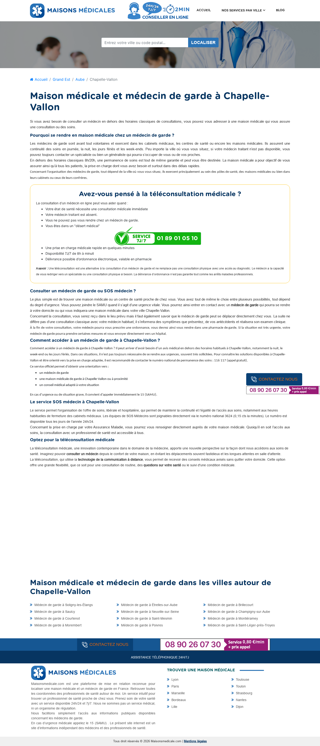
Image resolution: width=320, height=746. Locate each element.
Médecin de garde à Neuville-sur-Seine (149, 612)
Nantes (240, 700)
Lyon (175, 679)
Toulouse (242, 679)
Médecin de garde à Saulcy (54, 612)
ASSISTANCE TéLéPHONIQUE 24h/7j (160, 657)
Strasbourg (243, 693)
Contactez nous (278, 379)
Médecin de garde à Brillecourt (230, 605)
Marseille (178, 693)
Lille (174, 707)
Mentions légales (195, 741)
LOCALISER (203, 42)
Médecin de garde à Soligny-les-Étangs (63, 605)
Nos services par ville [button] (246, 10)
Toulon (240, 686)
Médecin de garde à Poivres (141, 625)
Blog (280, 10)
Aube (80, 79)
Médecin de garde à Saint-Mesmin (146, 618)
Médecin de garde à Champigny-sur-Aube (238, 612)
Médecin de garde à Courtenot (56, 618)
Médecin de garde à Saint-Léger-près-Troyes (241, 625)
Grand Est (61, 79)
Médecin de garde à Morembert (57, 625)
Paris (175, 686)
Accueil (204, 10)
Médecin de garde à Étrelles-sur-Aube (149, 605)
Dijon (239, 707)
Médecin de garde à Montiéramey (232, 618)
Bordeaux (178, 700)
